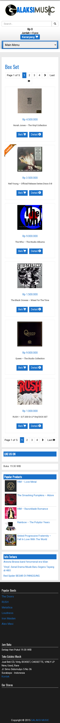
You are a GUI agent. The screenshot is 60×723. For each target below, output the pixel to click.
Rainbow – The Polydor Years (33, 522)
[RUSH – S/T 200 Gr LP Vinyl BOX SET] (29, 392)
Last (50, 440)
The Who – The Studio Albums (30, 242)
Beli (20, 134)
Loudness (7, 613)
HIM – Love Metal (26, 481)
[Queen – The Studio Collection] (29, 333)
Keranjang (28, 37)
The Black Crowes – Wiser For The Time (30, 300)
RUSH (5, 602)
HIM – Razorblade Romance (32, 508)
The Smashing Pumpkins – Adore (35, 495)
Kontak (5, 676)
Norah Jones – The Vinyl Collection (30, 125)
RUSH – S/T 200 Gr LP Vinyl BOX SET (30, 417)
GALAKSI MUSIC (40, 720)
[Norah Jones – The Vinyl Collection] (30, 100)
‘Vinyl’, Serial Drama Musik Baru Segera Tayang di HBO (29, 568)
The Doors (8, 596)
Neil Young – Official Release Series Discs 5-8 (30, 183)
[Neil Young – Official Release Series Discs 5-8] (29, 159)
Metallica (7, 607)
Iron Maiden (9, 618)
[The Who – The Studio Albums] (29, 217)
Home (5, 50)
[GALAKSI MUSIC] (30, 9)
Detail (34, 134)
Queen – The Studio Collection (30, 358)
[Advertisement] (21, 633)
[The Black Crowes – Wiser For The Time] (29, 275)
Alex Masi (7, 623)
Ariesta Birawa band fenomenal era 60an (26, 561)
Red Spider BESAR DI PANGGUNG (22, 575)
